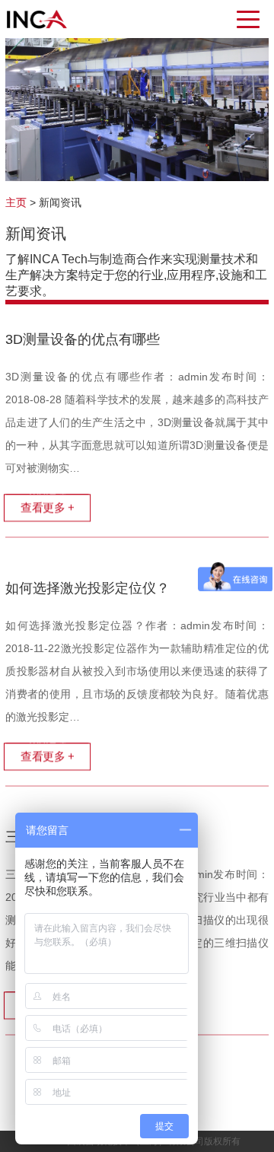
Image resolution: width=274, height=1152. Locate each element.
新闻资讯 (60, 202)
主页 (16, 202)
